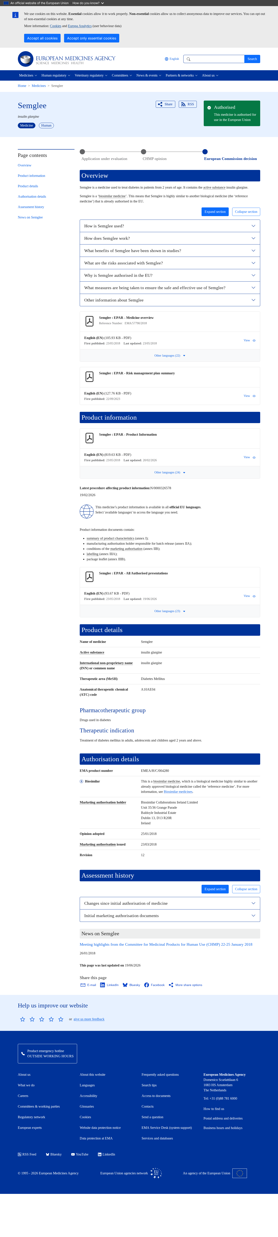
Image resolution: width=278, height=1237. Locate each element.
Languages (87, 1085)
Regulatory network (31, 1117)
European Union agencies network (124, 1173)
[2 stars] (27, 1019)
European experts (30, 1127)
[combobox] (213, 59)
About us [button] (208, 75)
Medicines (39, 86)
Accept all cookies (42, 38)
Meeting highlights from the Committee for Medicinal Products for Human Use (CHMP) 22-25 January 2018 (166, 944)
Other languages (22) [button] (167, 355)
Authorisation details (32, 196)
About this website (92, 1074)
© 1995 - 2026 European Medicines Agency (48, 1173)
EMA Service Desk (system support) (167, 1127)
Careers (23, 1096)
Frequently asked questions (160, 1074)
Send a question (152, 1117)
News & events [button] (146, 75)
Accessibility (88, 1096)
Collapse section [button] (246, 212)
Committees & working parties (39, 1106)
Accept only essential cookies (91, 38)
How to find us (214, 1109)
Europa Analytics (80, 26)
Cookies (55, 26)
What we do (26, 1085)
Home (22, 86)
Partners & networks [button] (180, 75)
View (247, 340)
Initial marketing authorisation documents (121, 915)
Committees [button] (120, 75)
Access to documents (156, 1096)
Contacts (148, 1106)
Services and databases (157, 1138)
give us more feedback (89, 1019)
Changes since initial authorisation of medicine (126, 903)
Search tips (149, 1085)
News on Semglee (30, 217)
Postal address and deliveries (223, 1118)
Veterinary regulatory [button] (89, 75)
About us (24, 1074)
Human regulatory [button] (53, 75)
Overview (24, 165)
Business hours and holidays (223, 1128)
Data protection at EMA (96, 1138)
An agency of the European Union (206, 1173)
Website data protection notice (100, 1127)
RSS (191, 104)
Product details (28, 186)
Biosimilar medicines (178, 792)
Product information (31, 176)
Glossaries (87, 1106)
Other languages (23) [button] (167, 611)
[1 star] (22, 1019)
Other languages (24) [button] (167, 472)
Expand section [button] (215, 212)
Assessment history (31, 207)
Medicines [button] (26, 75)
